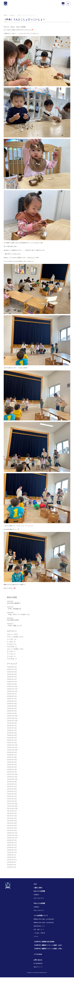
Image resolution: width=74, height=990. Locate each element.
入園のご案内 (38, 887)
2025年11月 (10, 689)
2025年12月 (11, 686)
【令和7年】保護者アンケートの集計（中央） (48, 948)
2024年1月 (10, 742)
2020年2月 (10, 857)
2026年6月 (10, 672)
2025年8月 (10, 696)
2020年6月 (10, 847)
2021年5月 (10, 820)
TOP (35, 884)
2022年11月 (10, 777)
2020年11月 (10, 835)
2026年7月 (10, 669)
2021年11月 (10, 806)
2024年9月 (10, 723)
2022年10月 (11, 779)
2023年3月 (10, 767)
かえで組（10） (12, 639)
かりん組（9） (11, 654)
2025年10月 (11, 691)
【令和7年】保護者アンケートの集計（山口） (48, 945)
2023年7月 (10, 757)
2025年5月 (10, 703)
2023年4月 (10, 764)
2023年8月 (10, 755)
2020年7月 (10, 845)
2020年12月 (11, 833)
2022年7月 (10, 786)
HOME (5, 15)
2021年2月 (10, 828)
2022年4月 (10, 794)
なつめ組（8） (11, 641)
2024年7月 (10, 728)
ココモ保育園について (41, 915)
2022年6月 (10, 789)
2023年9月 (10, 752)
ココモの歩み (38, 954)
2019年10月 (11, 859)
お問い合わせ (38, 960)
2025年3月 (10, 708)
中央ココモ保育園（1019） (15, 637)
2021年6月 (10, 818)
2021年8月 (10, 813)
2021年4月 (10, 823)
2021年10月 (11, 808)
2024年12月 (11, 716)
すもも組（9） (11, 656)
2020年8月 (10, 842)
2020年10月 (11, 838)
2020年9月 (10, 840)
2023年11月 (10, 747)
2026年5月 (10, 674)
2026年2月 (10, 681)
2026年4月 (10, 676)
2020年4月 (10, 852)
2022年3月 (10, 796)
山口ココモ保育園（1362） (15, 649)
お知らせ (12, 15)
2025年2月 (10, 711)
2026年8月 (10, 667)
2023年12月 (11, 745)
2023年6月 (10, 759)
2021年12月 (11, 803)
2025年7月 (10, 698)
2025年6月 (10, 701)
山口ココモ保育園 (39, 891)
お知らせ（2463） (13, 634)
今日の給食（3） (12, 646)
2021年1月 (10, 830)
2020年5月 (10, 850)
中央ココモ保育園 (20, 27)
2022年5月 (10, 791)
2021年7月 (10, 816)
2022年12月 (11, 774)
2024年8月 (10, 725)
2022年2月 (10, 798)
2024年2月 (10, 740)
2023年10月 (11, 750)
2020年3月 (10, 855)
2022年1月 (10, 801)
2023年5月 (10, 762)
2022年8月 (10, 784)
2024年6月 (10, 730)
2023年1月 (10, 772)
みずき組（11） (12, 644)
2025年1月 (10, 713)
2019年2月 (10, 864)
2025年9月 (10, 694)
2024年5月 (10, 733)
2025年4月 (10, 706)
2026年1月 (10, 684)
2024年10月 (11, 720)
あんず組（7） (11, 651)
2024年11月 (10, 718)
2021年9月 (10, 811)
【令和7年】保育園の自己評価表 (44, 941)
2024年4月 (10, 735)
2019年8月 (10, 862)
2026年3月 (10, 679)
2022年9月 (10, 781)
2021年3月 (10, 825)
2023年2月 (10, 769)
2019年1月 (10, 867)
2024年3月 (10, 737)
